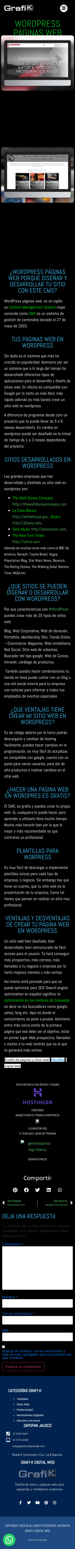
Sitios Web (23, 1404)
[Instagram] (54, 1502)
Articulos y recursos (28, 1420)
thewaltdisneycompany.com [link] (39, 504)
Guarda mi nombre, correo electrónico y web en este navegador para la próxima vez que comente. (37, 1354)
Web (5, 1330)
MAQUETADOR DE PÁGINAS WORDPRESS (37, 1115)
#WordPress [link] (59, 609)
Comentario (12, 1244)
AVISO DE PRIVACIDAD (37, 1540)
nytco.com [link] (26, 541)
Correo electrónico (18, 1313)
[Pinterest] (46, 1502)
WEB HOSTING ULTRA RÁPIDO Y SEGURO (37, 1084)
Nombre (10, 1297)
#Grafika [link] (58, 1060)
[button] (15, 1190)
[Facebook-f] (20, 1502)
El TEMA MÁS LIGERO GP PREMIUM (37, 1133)
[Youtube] (37, 1502)
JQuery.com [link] (26, 523)
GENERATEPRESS (37, 1159)
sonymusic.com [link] (48, 529)
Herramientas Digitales (30, 1415)
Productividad (25, 1409)
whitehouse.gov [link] (30, 516)
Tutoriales (22, 1399)
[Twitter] (29, 1502)
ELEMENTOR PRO (37, 1128)
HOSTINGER (37, 1110)
